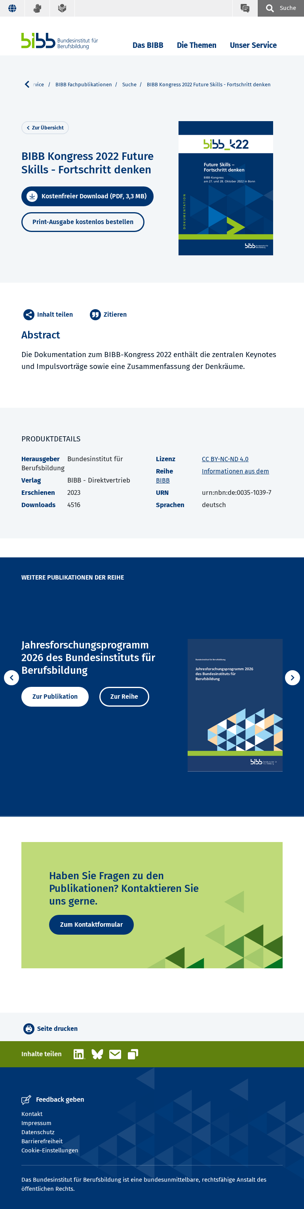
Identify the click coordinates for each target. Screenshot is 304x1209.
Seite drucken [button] (57, 1028)
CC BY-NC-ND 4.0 (225, 459)
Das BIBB (148, 45)
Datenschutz (38, 1132)
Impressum (36, 1123)
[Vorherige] (11, 677)
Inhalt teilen (55, 314)
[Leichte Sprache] (62, 8)
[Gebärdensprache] (37, 8)
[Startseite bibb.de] (71, 40)
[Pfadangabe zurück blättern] (30, 84)
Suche (129, 84)
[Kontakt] (244, 8)
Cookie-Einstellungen (49, 1150)
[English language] (12, 8)
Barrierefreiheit (42, 1141)
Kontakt (31, 1114)
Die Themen (197, 45)
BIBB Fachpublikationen (83, 84)
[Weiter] (292, 677)
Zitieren (115, 314)
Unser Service (253, 45)
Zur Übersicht (48, 128)
